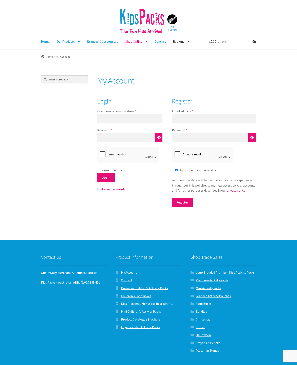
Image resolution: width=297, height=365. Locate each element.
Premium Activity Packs (212, 280)
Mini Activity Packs (208, 288)
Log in (106, 177)
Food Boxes (204, 304)
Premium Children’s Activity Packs (144, 288)
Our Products (66, 41)
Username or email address (122, 111)
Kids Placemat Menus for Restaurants (147, 304)
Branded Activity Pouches (213, 296)
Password (110, 130)
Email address (188, 111)
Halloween (203, 335)
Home (45, 41)
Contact (160, 41)
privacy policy (235, 190)
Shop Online (133, 41)
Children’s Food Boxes (136, 296)
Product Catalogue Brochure (140, 319)
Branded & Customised (102, 41)
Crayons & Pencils (208, 343)
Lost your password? (111, 189)
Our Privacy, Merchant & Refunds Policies (69, 273)
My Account (129, 272)
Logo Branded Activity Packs (140, 327)
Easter (200, 327)
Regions (178, 41)
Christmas (203, 319)
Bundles (201, 311)
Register (182, 202)
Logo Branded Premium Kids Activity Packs (225, 272)
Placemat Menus (207, 350)
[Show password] (159, 137)
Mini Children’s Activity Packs (141, 311)
